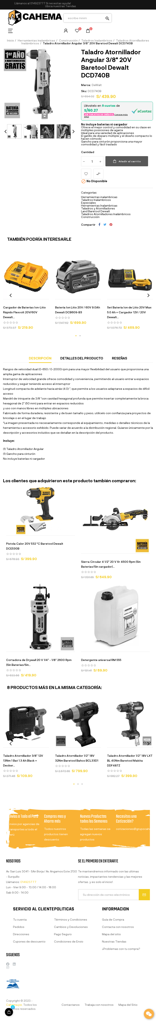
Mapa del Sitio (128, 1004)
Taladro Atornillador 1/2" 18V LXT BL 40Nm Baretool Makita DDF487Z (130, 760)
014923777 (37, 3)
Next (72, 131)
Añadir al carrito (130, 161)
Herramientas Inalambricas (99, 205)
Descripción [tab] (40, 358)
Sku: (84, 91)
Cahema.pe (14, 1004)
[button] (60, 6)
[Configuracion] (66, 30)
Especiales (88, 202)
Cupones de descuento (29, 941)
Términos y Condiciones (70, 919)
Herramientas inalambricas (99, 197)
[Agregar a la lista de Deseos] (86, 174)
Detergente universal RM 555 (101, 660)
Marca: (86, 85)
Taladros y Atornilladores (98, 208)
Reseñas (119, 358)
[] (63, 295)
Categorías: (89, 192)
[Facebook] (7, 964)
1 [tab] (76, 336)
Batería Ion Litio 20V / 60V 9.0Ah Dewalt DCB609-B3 (77, 310)
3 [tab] (82, 784)
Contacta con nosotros (118, 926)
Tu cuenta (20, 919)
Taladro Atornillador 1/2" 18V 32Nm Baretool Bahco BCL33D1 (76, 758)
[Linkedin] (14, 964)
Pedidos (18, 926)
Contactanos (71, 1004)
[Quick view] (21, 295)
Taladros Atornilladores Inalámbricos (106, 214)
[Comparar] (41, 295)
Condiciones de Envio (68, 941)
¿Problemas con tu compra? (121, 948)
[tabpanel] (26, 293)
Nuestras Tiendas (114, 941)
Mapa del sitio (111, 934)
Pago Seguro (63, 934)
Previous (4, 131)
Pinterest (110, 224)
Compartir (99, 224)
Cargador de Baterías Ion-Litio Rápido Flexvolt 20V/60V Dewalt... (24, 312)
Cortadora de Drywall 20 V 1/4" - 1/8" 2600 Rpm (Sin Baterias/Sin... (39, 662)
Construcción (90, 217)
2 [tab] (80, 336)
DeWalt (97, 85)
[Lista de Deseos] (77, 31)
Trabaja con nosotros (99, 1004)
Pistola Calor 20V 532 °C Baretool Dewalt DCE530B (34, 546)
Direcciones (21, 934)
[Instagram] (7, 967)
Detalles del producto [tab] (81, 358)
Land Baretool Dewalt (95, 211)
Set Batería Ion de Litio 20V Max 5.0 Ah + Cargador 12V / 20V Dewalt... (129, 312)
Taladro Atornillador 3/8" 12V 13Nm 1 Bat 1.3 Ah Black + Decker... (23, 760)
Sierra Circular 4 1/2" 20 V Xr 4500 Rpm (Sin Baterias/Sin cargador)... (111, 564)
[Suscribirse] (144, 894)
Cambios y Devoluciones (71, 926)
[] (9, 1012)
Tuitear (104, 224)
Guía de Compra (113, 919)
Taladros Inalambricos (96, 199)
